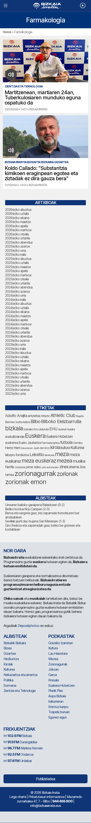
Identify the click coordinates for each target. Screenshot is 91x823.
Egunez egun (57, 717)
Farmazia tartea (51, 443)
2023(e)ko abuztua (18, 353)
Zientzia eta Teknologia (19, 690)
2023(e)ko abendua (18, 336)
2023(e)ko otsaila (16, 377)
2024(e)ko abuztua (18, 303)
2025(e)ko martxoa (18, 275)
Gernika (77, 443)
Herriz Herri (12, 448)
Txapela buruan (59, 712)
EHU (53, 428)
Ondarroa (20, 754)
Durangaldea (22, 742)
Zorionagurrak (57, 664)
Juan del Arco (41, 448)
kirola (55, 447)
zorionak (67, 473)
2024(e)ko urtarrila (17, 332)
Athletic (45, 416)
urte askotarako (50, 467)
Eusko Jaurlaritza (30, 443)
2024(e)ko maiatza (18, 316)
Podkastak (61, 636)
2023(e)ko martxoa (18, 373)
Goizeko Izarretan (60, 643)
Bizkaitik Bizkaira (15, 643)
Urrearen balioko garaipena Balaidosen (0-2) (35, 505)
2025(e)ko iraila (15, 254)
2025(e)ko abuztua (18, 259)
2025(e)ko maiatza (18, 267)
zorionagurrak (35, 473)
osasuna (20, 467)
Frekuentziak (19, 729)
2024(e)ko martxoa (18, 324)
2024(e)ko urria (15, 295)
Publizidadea (45, 778)
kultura (65, 448)
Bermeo (10, 422)
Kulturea (77, 447)
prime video (33, 467)
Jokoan (53, 669)
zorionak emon (25, 482)
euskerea (11, 443)
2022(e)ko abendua (18, 385)
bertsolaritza (23, 422)
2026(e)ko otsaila (17, 234)
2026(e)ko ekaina (17, 218)
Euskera (35, 435)
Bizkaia (19, 735)
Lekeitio (37, 454)
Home (7, 32)
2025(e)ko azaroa (17, 246)
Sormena (10, 685)
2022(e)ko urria (15, 393)
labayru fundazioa (17, 455)
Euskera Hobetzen (59, 436)
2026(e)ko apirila (16, 226)
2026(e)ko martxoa (18, 230)
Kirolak (8, 664)
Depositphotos (28, 625)
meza (62, 453)
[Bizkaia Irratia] (45, 6)
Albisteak (15, 636)
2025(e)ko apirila (16, 271)
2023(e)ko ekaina (17, 361)
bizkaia (14, 428)
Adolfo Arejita (16, 415)
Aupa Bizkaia (57, 696)
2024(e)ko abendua (18, 287)
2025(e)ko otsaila (17, 279)
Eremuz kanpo (58, 706)
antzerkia (34, 416)
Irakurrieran (27, 448)
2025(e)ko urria (15, 250)
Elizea (7, 648)
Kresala (53, 680)
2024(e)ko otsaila (17, 328)
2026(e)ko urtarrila (17, 238)
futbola (66, 442)
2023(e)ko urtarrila (17, 381)
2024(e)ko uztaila (17, 308)
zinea (64, 466)
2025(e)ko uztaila (17, 263)
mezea (64, 460)
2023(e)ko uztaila (16, 357)
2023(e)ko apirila (16, 369)
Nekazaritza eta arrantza (20, 674)
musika (79, 461)
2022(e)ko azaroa (17, 390)
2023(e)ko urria (15, 344)
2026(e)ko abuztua (18, 210)
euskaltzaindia (14, 437)
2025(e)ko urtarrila (17, 283)
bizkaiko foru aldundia (36, 429)
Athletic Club (62, 415)
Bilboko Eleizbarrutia (61, 421)
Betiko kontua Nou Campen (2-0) (27, 509)
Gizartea (10, 653)
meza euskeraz (39, 460)
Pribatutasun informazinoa (46, 796)
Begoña (80, 416)
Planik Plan (55, 690)
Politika (8, 680)
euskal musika (66, 429)
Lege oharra (17, 796)
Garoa (52, 674)
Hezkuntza (11, 659)
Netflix (9, 467)
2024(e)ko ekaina (17, 312)
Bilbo (35, 421)
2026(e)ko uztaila (17, 214)
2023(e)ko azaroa (17, 340)
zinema (74, 467)
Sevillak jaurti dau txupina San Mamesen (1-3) (35, 521)
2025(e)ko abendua (18, 242)
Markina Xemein (25, 748)
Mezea (53, 659)
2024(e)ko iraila (15, 300)
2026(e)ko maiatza (18, 222)
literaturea (49, 455)
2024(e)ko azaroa (17, 291)
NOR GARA (15, 550)
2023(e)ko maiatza (17, 365)
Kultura (53, 648)
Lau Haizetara (57, 653)
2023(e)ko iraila (15, 349)
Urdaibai (19, 760)
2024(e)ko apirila (16, 320)
